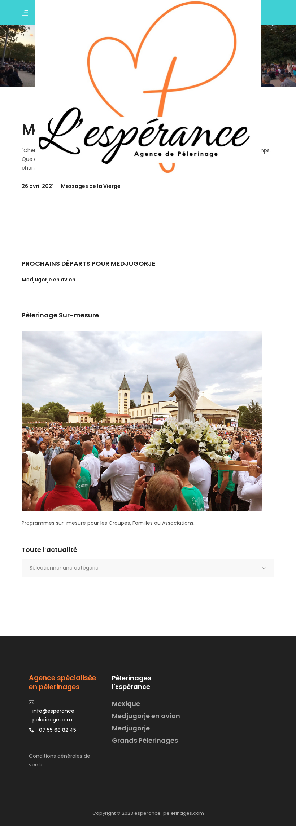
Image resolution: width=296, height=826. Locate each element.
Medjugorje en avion (48, 279)
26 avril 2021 (38, 186)
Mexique (126, 703)
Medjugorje (131, 728)
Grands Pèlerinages (145, 740)
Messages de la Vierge (91, 186)
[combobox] (148, 568)
